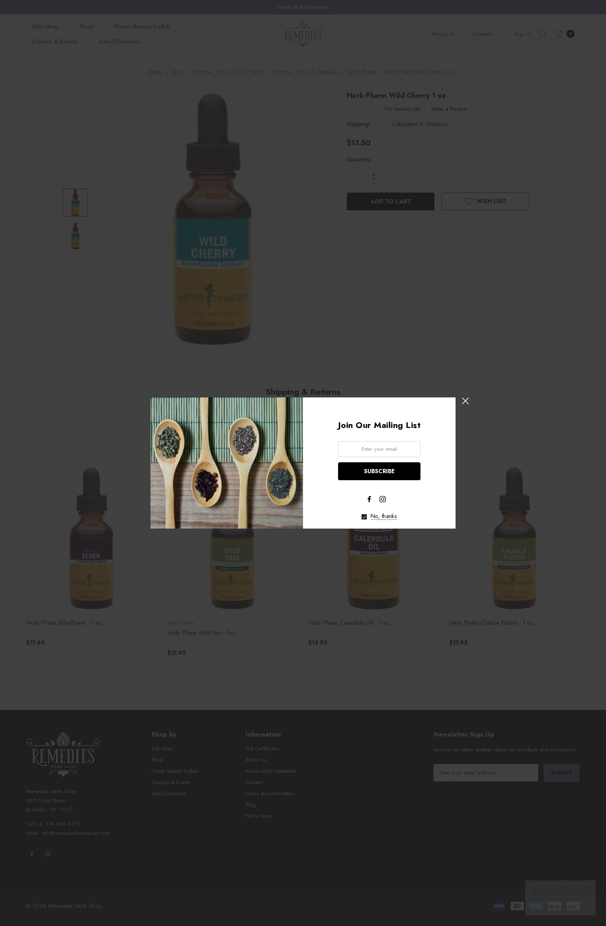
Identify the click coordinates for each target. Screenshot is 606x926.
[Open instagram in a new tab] (382, 499)
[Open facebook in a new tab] (369, 499)
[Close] (465, 400)
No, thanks (383, 516)
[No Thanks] (364, 516)
